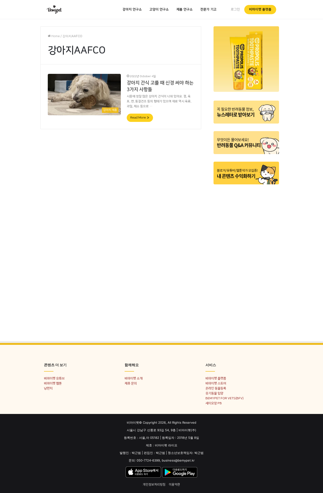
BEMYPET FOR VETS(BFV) (224, 398)
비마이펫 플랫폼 (260, 9)
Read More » (139, 117)
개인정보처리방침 (154, 484)
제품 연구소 (184, 9)
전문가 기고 (208, 9)
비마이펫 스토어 (215, 383)
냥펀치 (48, 388)
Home (55, 36)
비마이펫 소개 (133, 378)
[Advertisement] (246, 260)
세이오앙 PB (213, 403)
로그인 (235, 9)
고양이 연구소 (159, 9)
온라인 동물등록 (215, 388)
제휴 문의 (131, 383)
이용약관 (174, 484)
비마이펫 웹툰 (53, 383)
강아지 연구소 (132, 9)
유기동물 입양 (214, 393)
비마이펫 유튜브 (54, 378)
